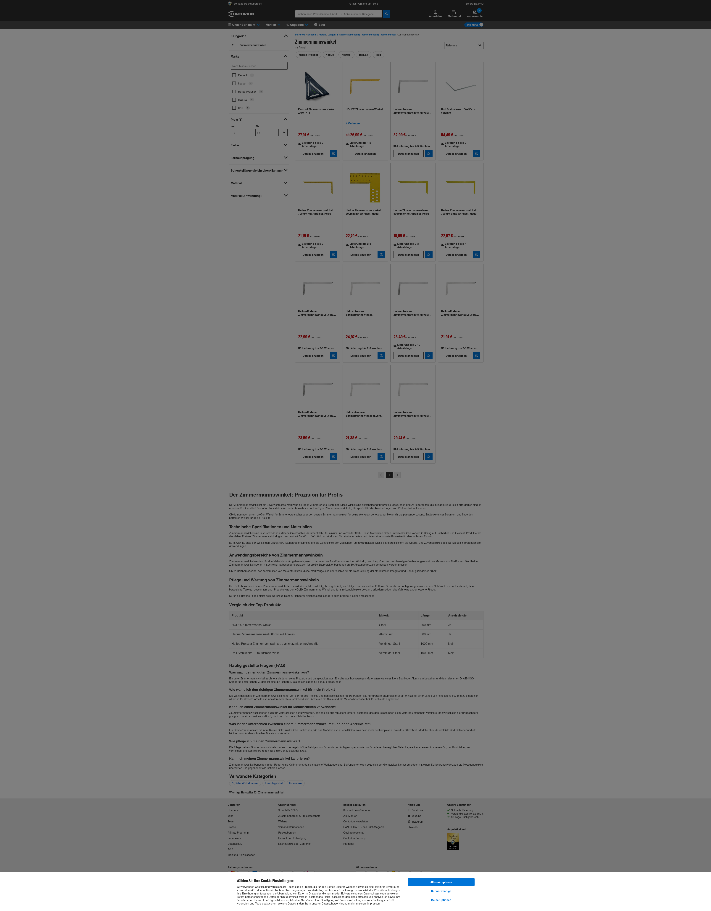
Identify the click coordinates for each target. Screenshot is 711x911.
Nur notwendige (441, 891)
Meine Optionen (441, 900)
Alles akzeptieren (441, 882)
